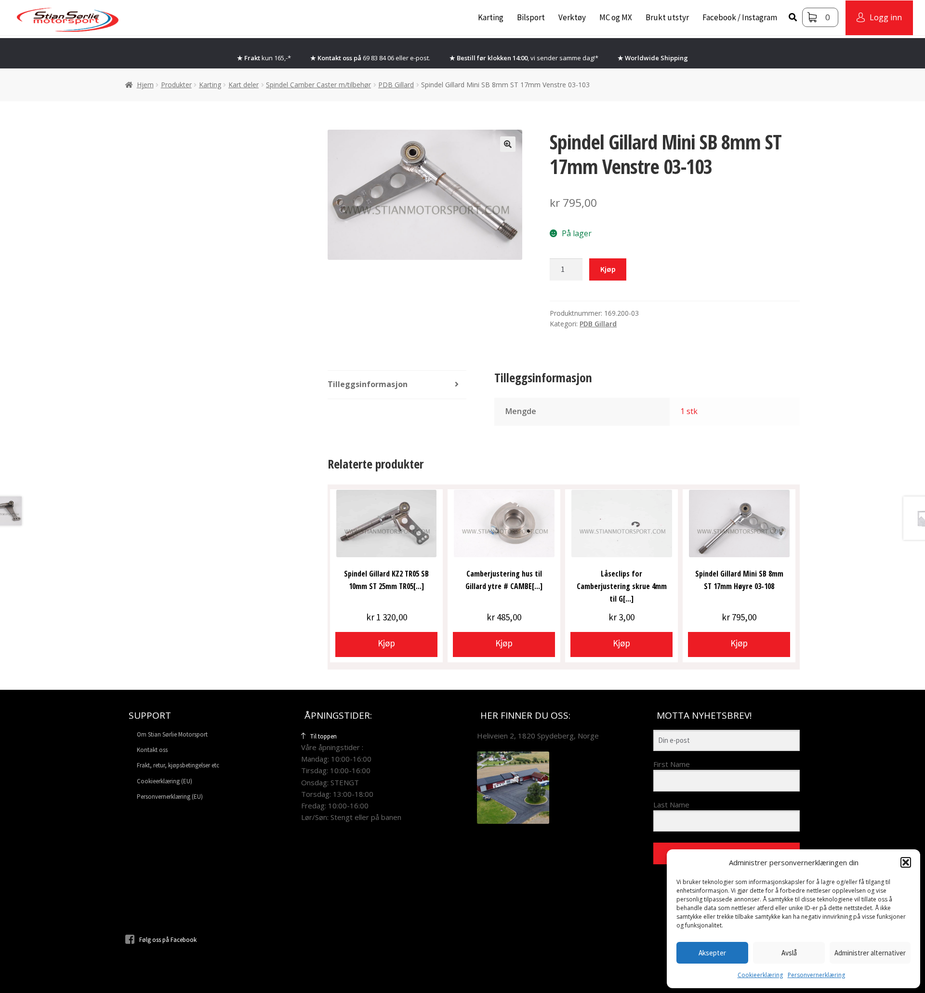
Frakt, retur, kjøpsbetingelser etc (178, 765)
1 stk (689, 411)
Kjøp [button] (386, 643)
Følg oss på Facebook (168, 940)
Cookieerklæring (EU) (164, 781)
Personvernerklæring (816, 975)
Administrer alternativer (870, 952)
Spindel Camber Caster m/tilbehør (318, 84)
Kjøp (608, 269)
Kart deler (243, 84)
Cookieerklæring (760, 975)
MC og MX (615, 17)
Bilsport (531, 17)
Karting (490, 17)
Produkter (176, 84)
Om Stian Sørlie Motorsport (172, 734)
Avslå (789, 952)
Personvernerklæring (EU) (170, 796)
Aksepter (712, 952)
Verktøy (572, 17)
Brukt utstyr (667, 17)
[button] (906, 862)
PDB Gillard (396, 84)
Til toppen (323, 736)
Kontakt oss (152, 750)
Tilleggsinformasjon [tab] (368, 384)
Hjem (145, 84)
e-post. (420, 58)
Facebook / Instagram (739, 17)
